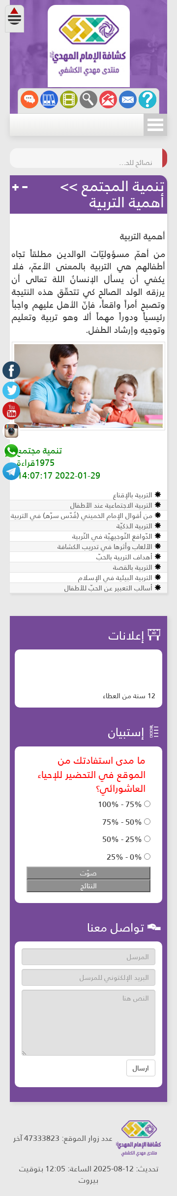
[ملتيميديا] (69, 99)
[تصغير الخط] (24, 187)
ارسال (141, 1068)
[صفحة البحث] (88, 99)
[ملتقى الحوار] (29, 99)
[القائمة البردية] (108, 99)
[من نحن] (147, 99)
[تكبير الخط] (15, 187)
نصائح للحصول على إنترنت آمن (132, 158)
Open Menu (155, 125)
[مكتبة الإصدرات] (49, 99)
